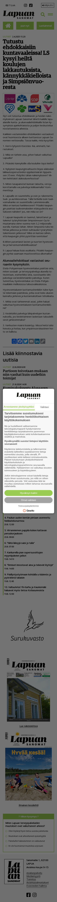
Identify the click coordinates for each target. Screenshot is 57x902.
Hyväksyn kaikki (28, 493)
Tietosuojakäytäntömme (28, 506)
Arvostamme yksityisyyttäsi (19, 406)
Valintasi (44, 407)
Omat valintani (28, 500)
